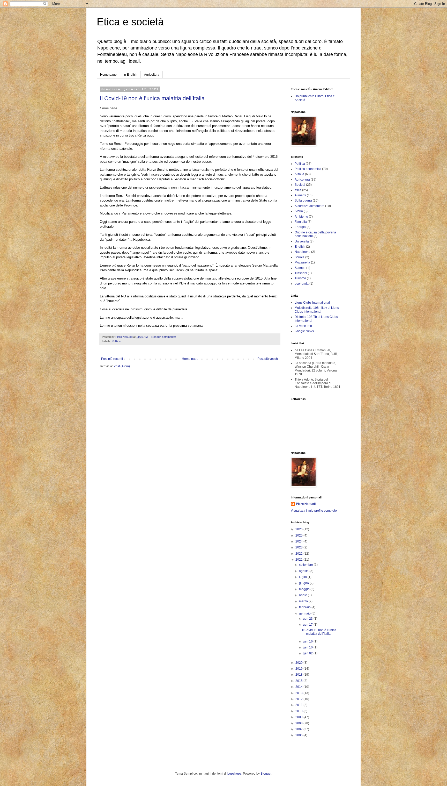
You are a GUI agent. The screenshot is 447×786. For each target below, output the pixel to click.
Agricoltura (151, 74)
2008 (299, 723)
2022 (299, 553)
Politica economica (308, 169)
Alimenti (300, 195)
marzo (304, 601)
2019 (299, 668)
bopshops (234, 773)
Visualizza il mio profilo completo (314, 510)
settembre (306, 565)
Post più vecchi (268, 359)
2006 (299, 735)
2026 (299, 529)
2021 (299, 559)
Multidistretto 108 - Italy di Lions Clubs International (317, 309)
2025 (299, 535)
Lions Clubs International (312, 302)
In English (130, 74)
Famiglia (301, 222)
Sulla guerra (303, 200)
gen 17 (308, 624)
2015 (299, 681)
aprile (303, 595)
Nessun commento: (164, 336)
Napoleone (302, 252)
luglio (303, 577)
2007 (299, 729)
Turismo (300, 278)
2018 (299, 674)
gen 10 (308, 647)
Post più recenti (112, 359)
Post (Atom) (122, 366)
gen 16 (308, 641)
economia (302, 283)
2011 (299, 705)
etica (298, 190)
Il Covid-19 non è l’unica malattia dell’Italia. (153, 98)
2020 (299, 662)
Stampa (300, 268)
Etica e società (130, 21)
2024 (299, 541)
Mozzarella (302, 262)
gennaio (305, 613)
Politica (116, 341)
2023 (299, 547)
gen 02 (308, 653)
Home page (108, 74)
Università (302, 241)
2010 (299, 711)
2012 (299, 699)
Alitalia (299, 174)
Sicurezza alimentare (309, 206)
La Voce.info (303, 326)
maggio (304, 589)
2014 (299, 687)
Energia (300, 227)
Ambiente (301, 216)
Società (300, 185)
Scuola (299, 257)
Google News (304, 331)
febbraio (305, 607)
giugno (304, 583)
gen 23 (308, 618)
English (300, 246)
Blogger (265, 773)
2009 (299, 717)
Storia (299, 211)
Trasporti (301, 273)
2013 (299, 693)
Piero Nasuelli (306, 504)
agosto (304, 571)
